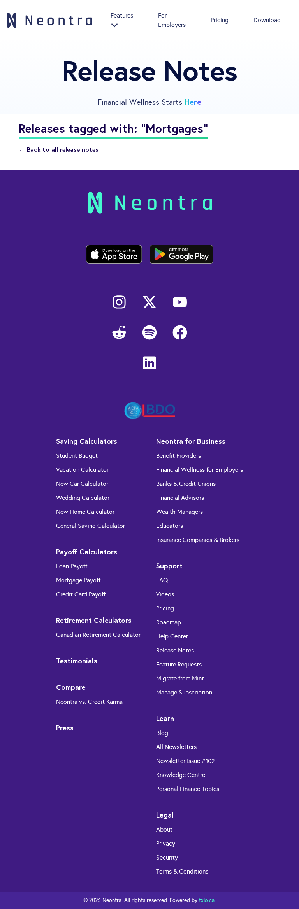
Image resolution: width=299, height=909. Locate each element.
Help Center (172, 636)
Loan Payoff (71, 566)
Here (193, 102)
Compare (71, 687)
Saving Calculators (86, 441)
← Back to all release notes (58, 149)
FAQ (162, 580)
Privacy (165, 843)
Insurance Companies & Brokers (197, 539)
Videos (165, 594)
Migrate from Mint (180, 678)
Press (65, 727)
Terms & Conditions (182, 871)
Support (169, 565)
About (164, 829)
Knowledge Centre (180, 775)
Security (167, 857)
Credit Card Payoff (81, 594)
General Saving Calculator (90, 525)
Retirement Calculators (94, 620)
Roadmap (168, 622)
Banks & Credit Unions (186, 483)
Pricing (220, 20)
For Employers (172, 20)
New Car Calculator (82, 483)
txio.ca (207, 900)
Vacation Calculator (82, 469)
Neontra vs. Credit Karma (89, 701)
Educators (169, 525)
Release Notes (175, 650)
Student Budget (77, 455)
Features (122, 15)
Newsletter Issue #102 (185, 761)
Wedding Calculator (82, 497)
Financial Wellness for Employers (199, 469)
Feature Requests (179, 664)
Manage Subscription (184, 692)
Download (267, 20)
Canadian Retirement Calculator (98, 634)
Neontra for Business (190, 441)
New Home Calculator (85, 511)
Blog (162, 733)
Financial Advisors (180, 497)
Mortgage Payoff (78, 580)
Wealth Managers (179, 511)
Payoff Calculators (86, 551)
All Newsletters (176, 747)
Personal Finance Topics (187, 789)
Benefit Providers (178, 455)
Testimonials (76, 660)
